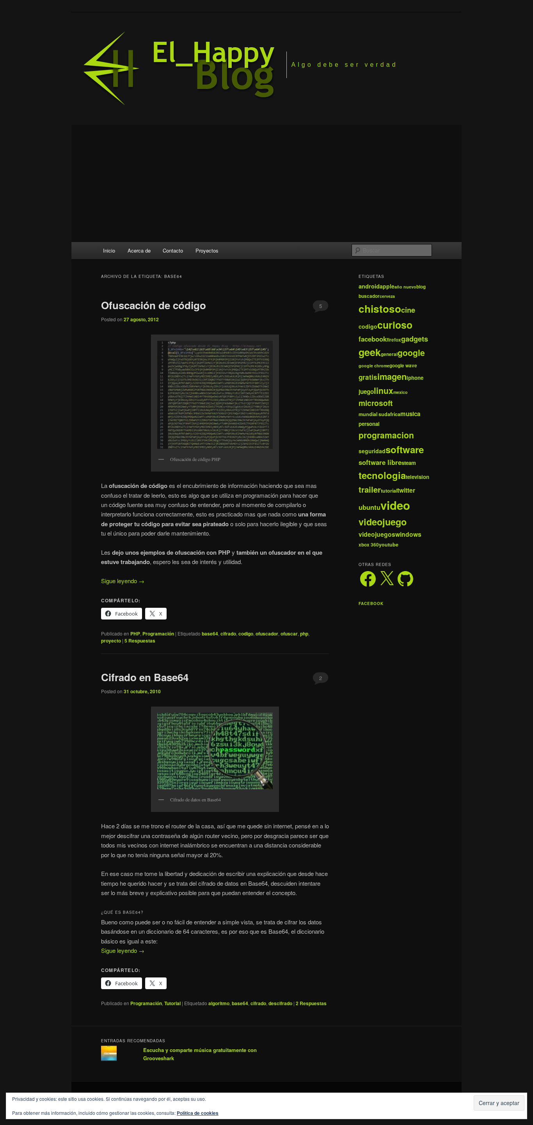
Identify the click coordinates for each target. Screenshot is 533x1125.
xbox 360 (369, 544)
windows (408, 534)
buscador (369, 296)
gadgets (414, 338)
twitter (406, 490)
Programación (158, 633)
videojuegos (377, 534)
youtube (388, 544)
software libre (380, 462)
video (395, 505)
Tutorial (172, 1003)
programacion (386, 435)
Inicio (109, 250)
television (417, 477)
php (304, 633)
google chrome (374, 365)
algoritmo (218, 1003)
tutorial (389, 490)
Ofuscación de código (153, 305)
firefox (394, 339)
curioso (394, 325)
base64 (210, 633)
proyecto (111, 640)
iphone (415, 377)
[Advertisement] (266, 183)
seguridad (372, 451)
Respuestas (139, 640)
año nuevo (405, 287)
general (389, 354)
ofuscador (267, 633)
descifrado (280, 1003)
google (411, 352)
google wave (403, 365)
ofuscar (289, 633)
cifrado (228, 633)
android (369, 286)
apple (387, 286)
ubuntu (369, 507)
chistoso (380, 308)
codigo (245, 633)
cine (408, 309)
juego (366, 391)
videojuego (383, 521)
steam (409, 462)
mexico (400, 392)
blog (421, 286)
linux (383, 390)
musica (410, 413)
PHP (135, 633)
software (405, 449)
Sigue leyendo (122, 581)
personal (369, 423)
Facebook (371, 603)
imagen (392, 376)
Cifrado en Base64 (144, 677)
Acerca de (139, 250)
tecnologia (382, 475)
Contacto (173, 250)
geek (370, 352)
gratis (368, 377)
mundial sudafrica (379, 414)
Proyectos (207, 250)
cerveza (387, 296)
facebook (373, 339)
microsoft (376, 402)
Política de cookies (198, 1112)
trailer (370, 489)
